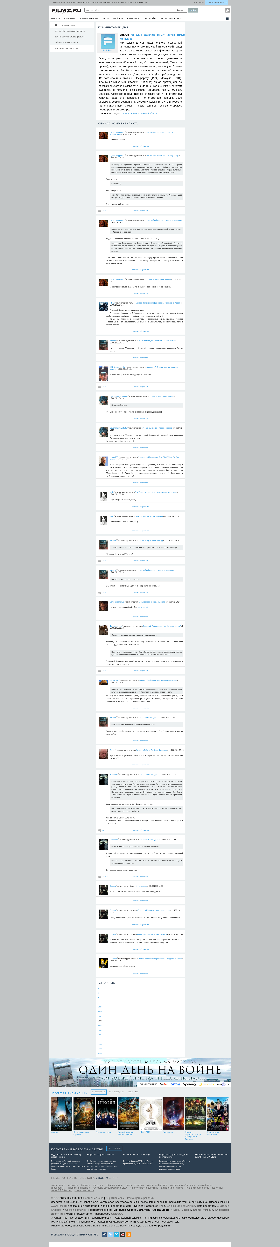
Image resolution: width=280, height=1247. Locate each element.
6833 (100, 1025)
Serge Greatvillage (117, 602)
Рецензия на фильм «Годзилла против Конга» (174, 1155)
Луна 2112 (145, 1132)
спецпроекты (58, 1188)
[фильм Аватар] (61, 1114)
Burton (112, 750)
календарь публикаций (182, 1185)
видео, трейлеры (135, 1185)
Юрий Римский (203, 1209)
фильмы (85, 1185)
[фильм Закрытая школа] (106, 1114)
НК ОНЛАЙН (150, 18)
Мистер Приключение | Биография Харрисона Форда (158, 303)
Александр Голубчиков (181, 1205)
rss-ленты (217, 1188)
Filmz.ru (58, 1177)
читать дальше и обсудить (140, 113)
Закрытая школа (103, 1132)
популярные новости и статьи (77, 1149)
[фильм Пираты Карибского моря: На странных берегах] (195, 1114)
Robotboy (114, 775)
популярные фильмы (70, 1093)
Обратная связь (115, 1198)
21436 (100, 1053)
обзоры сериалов (88, 18)
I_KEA (112, 303)
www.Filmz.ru (59, 1205)
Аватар (54, 1132)
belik (112, 492)
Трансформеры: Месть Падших (126, 1133)
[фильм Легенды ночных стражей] (84, 1114)
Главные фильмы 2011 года (136, 1154)
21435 (100, 1049)
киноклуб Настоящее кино (144, 1188)
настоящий (143, 607)
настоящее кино (81, 1177)
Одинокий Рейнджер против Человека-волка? (164, 220)
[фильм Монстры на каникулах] (218, 1114)
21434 (100, 1044)
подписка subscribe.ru (197, 1188)
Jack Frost (108, 50)
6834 (100, 1030)
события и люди (114, 1185)
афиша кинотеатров (172, 1188)
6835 (100, 1035)
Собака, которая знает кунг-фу (158, 279)
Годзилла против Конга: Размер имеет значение (66, 1155)
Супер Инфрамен (117, 132)
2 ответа (105, 876)
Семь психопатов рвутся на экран (149, 516)
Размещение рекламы (140, 1198)
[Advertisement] (208, 66)
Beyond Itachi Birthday (119, 396)
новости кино (58, 1185)
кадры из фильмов (157, 1185)
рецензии (69, 18)
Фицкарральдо (116, 626)
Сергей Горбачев (75, 1209)
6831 (100, 1016)
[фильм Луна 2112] (151, 1114)
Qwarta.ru (117, 1213)
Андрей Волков (181, 1209)
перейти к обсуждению (140, 146)
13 (119, 456)
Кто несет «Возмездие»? (148, 717)
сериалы (73, 1185)
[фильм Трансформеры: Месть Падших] (128, 1114)
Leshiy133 (114, 457)
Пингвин (113, 959)
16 (117, 340)
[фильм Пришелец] (173, 1114)
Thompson (114, 680)
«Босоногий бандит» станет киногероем (153, 910)
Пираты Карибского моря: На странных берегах (193, 1135)
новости (55, 18)
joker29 (113, 341)
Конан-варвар (141, 886)
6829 (100, 1007)
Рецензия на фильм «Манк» (100, 1154)
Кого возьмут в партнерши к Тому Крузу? (162, 156)
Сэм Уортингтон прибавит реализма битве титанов (156, 492)
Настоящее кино (93, 1198)
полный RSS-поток (61, 1190)
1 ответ (104, 210)
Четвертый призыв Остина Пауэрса (152, 934)
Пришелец (168, 1132)
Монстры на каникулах (213, 1133)
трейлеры (118, 18)
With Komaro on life (117, 367)
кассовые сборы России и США (110, 1188)
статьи (105, 18)
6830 (100, 1011)
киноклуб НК (134, 18)
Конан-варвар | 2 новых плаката (152, 602)
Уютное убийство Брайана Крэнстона (151, 750)
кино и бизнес (205, 1185)
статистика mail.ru (84, 1190)
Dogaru (113, 886)
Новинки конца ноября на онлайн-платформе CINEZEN (211, 1155)
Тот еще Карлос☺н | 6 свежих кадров (156, 428)
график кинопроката (171, 18)
